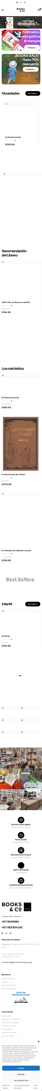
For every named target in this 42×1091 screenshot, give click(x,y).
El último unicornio (10, 398)
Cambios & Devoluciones (21, 885)
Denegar (21, 1074)
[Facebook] (17, 2)
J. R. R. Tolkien (6, 557)
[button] (39, 1041)
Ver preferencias (21, 1080)
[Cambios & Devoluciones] (21, 880)
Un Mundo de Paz (13, 137)
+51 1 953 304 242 (12, 927)
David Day (5, 481)
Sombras (6, 636)
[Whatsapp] (21, 2)
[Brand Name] (11, 713)
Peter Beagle (6, 404)
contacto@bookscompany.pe (17, 962)
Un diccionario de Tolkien (13, 474)
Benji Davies (6, 309)
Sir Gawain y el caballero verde (16, 550)
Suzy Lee (5, 642)
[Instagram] (25, 2)
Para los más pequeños (20, 689)
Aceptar (21, 1068)
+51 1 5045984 (10, 921)
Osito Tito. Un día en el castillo (16, 302)
